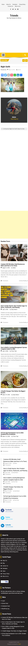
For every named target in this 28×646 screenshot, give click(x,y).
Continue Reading (23, 280)
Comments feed (6, 606)
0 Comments (5, 280)
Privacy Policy (22, 4)
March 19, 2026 (6, 394)
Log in (3, 601)
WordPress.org (5, 608)
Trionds (14, 15)
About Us (8, 4)
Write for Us (17, 6)
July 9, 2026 (5, 309)
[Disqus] (14, 152)
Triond (19, 644)
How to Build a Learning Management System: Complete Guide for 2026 (14, 348)
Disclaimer (15, 4)
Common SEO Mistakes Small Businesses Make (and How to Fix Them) (13, 264)
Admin (19, 69)
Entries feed (5, 603)
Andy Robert (14, 309)
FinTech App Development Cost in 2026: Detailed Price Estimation (12, 433)
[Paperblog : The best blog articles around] (4, 582)
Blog (3, 563)
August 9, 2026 (6, 268)
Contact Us (10, 6)
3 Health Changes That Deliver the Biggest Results (13, 391)
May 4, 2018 (12, 69)
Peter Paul (13, 351)
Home (3, 4)
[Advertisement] (14, 38)
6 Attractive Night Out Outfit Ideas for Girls (13, 129)
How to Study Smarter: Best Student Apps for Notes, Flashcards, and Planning (14, 306)
